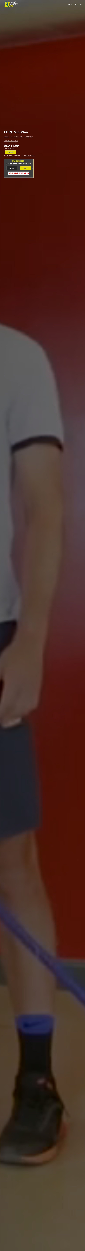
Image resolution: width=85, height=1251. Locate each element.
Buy (25, 168)
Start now (10, 152)
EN (69, 4)
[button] (5, 168)
